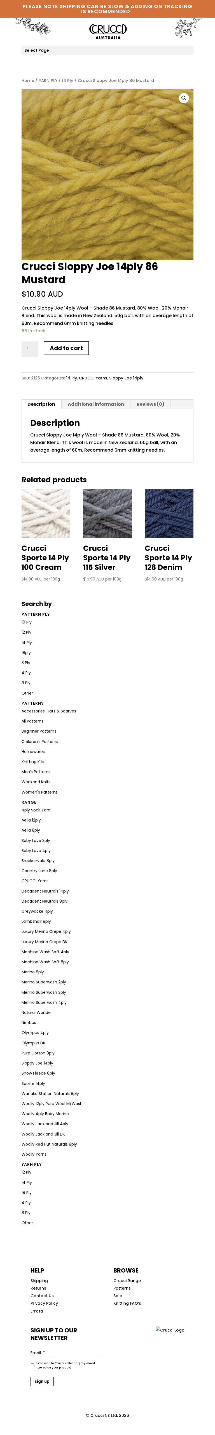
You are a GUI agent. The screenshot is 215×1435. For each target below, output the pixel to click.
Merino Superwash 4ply (44, 1002)
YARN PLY (48, 80)
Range (29, 802)
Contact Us (42, 1296)
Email (38, 1353)
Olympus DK (33, 1043)
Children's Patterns (40, 741)
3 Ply (26, 662)
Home (28, 80)
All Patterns (32, 721)
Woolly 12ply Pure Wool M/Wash (52, 1103)
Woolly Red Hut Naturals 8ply (49, 1144)
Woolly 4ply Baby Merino (45, 1114)
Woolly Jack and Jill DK (43, 1134)
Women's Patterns (40, 792)
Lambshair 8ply (36, 921)
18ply (26, 652)
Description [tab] (41, 404)
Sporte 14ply (33, 1083)
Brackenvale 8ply (38, 860)
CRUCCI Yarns (93, 378)
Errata (37, 1311)
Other (27, 693)
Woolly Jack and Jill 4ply (45, 1124)
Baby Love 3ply (36, 840)
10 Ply (27, 622)
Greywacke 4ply (37, 911)
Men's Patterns (36, 772)
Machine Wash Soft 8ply (45, 962)
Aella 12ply (31, 820)
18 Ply (27, 1192)
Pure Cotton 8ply (38, 1053)
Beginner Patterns (39, 731)
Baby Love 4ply (36, 850)
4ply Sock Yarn (36, 810)
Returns (38, 1288)
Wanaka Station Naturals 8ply (50, 1093)
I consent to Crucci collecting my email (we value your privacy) (65, 1365)
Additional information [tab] (96, 404)
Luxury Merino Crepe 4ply (46, 931)
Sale (117, 1296)
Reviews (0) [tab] (150, 404)
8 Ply (26, 683)
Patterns (33, 703)
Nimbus (29, 1022)
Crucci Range (127, 1280)
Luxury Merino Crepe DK (44, 942)
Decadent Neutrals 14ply (45, 891)
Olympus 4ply (35, 1032)
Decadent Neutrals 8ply (44, 901)
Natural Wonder (37, 1012)
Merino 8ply (33, 972)
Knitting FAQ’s (127, 1303)
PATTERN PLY (36, 614)
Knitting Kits (33, 761)
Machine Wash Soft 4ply (45, 952)
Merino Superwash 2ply (44, 982)
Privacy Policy (44, 1303)
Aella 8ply (31, 830)
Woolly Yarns (34, 1154)
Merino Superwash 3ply (44, 992)
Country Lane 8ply (39, 871)
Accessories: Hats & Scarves (49, 711)
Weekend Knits (36, 782)
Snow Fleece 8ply (38, 1073)
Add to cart (66, 348)
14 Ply (67, 80)
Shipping (39, 1280)
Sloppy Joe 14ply (126, 378)
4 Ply (26, 673)
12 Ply (26, 632)
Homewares (33, 751)
